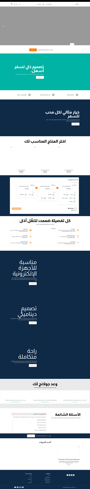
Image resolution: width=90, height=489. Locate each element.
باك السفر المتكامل (73, 179)
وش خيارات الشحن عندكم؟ (41, 422)
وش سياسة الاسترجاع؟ (42, 427)
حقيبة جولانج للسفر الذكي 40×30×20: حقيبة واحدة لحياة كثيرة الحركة (68, 459)
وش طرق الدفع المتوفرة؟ (41, 419)
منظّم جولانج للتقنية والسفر (45, 186)
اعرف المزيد (33, 49)
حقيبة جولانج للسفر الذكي (66, 186)
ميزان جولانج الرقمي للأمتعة (24, 186)
